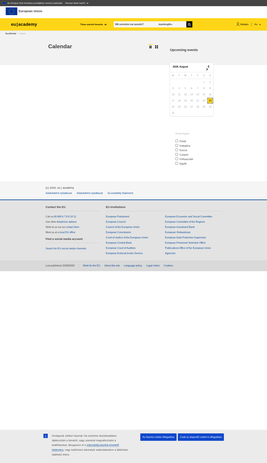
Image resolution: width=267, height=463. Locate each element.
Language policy (133, 265)
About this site (112, 265)
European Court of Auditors (121, 248)
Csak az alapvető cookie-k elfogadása (201, 437)
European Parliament (117, 216)
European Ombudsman (178, 232)
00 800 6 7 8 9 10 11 (65, 216)
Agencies (170, 253)
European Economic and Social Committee (188, 216)
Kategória (185, 145)
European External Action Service (124, 253)
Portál (183, 141)
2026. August (180, 66)
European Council (116, 221)
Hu (256, 24)
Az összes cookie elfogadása (158, 437)
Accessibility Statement (120, 193)
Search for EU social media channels (66, 248)
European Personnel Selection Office (185, 242)
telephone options (66, 221)
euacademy (24, 24)
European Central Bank (119, 242)
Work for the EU (91, 265)
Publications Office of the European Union (188, 248)
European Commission (118, 232)
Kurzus (183, 150)
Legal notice (153, 265)
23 (210, 100)
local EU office (67, 232)
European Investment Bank (180, 227)
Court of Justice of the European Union (127, 237)
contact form (72, 227)
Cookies (168, 265)
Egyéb (183, 163)
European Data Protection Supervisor (185, 237)
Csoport (184, 154)
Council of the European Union (123, 227)
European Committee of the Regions (185, 221)
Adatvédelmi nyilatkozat (59, 193)
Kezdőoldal (10, 33)
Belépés (244, 24)
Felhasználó (186, 159)
